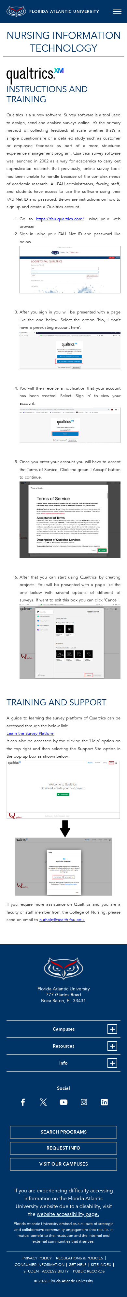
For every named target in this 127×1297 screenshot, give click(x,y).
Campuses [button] (64, 1029)
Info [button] (63, 1063)
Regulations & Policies (79, 1258)
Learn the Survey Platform (30, 733)
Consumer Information (39, 1264)
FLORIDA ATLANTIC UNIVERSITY (64, 11)
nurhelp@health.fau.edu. (62, 920)
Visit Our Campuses (63, 1164)
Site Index (101, 1264)
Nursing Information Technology (64, 42)
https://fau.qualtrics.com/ (60, 219)
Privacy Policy (37, 1258)
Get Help (78, 1264)
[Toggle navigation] (117, 11)
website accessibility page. (68, 1214)
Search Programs (64, 1132)
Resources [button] (63, 1046)
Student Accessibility (46, 1271)
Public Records (89, 1271)
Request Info (63, 1148)
